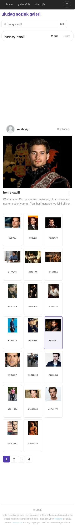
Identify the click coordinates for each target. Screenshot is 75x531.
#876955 (33, 341)
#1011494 (13, 409)
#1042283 (33, 443)
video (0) (40, 4)
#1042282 (13, 443)
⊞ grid (54, 36)
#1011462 (33, 375)
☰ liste (66, 36)
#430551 (33, 306)
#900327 (12, 375)
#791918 (12, 341)
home (9, 4)
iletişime (58, 519)
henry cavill (15, 37)
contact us (17, 522)
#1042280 (33, 409)
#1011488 (53, 375)
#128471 (12, 272)
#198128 (33, 272)
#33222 (33, 238)
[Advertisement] (37, 80)
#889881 (53, 341)
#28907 (12, 238)
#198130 (53, 272)
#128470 (53, 238)
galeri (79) (24, 4)
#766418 (53, 306)
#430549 (12, 306)
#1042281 (53, 409)
